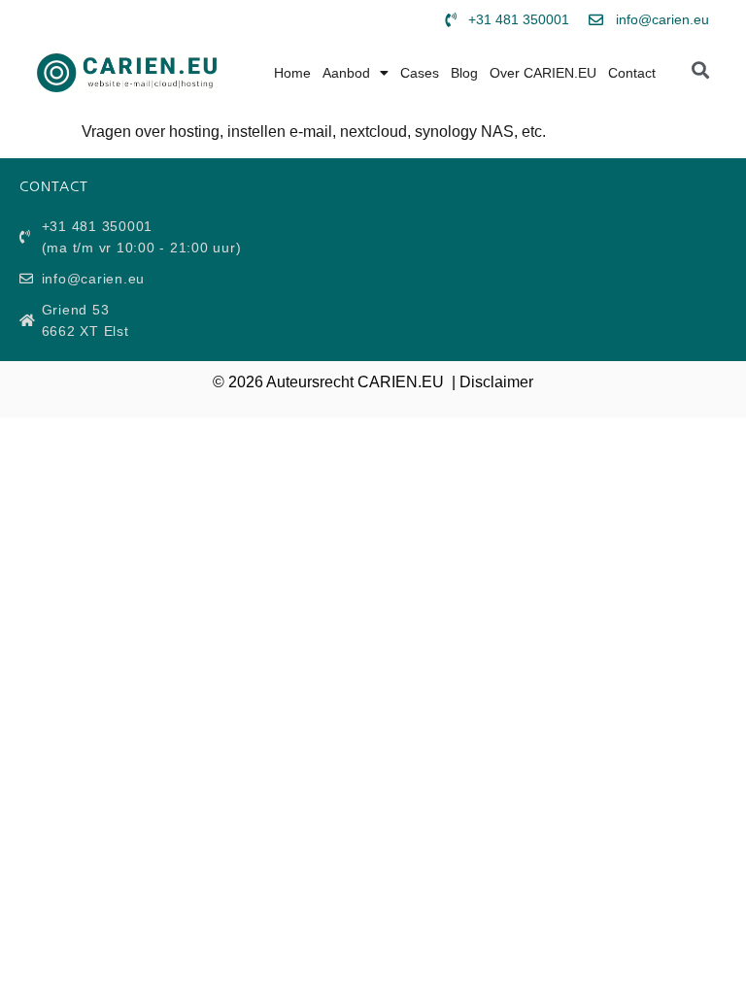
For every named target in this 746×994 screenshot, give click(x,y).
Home (292, 73)
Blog (464, 73)
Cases (419, 73)
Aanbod (346, 73)
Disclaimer (496, 382)
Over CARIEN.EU (543, 73)
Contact (632, 73)
